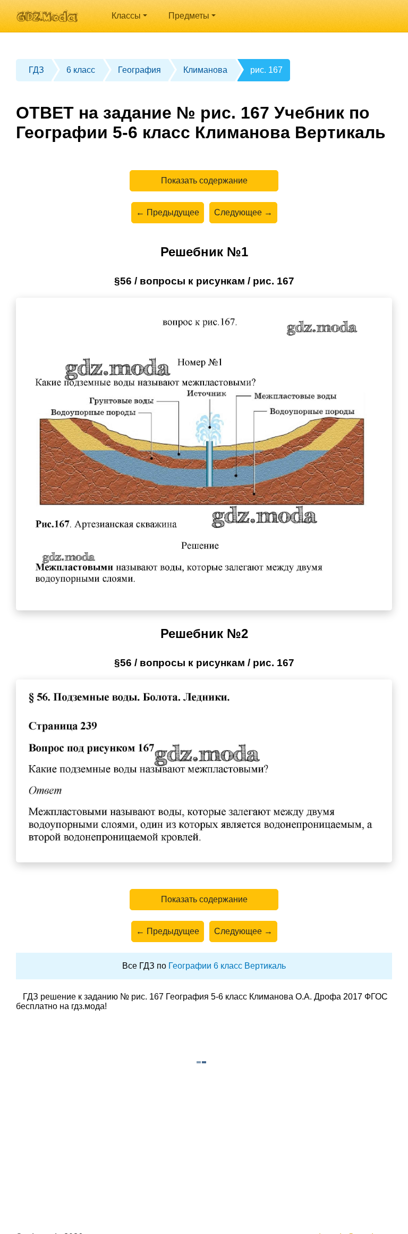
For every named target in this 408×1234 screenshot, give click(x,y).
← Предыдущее (167, 212)
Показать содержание (204, 180)
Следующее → (243, 212)
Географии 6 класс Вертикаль (227, 965)
